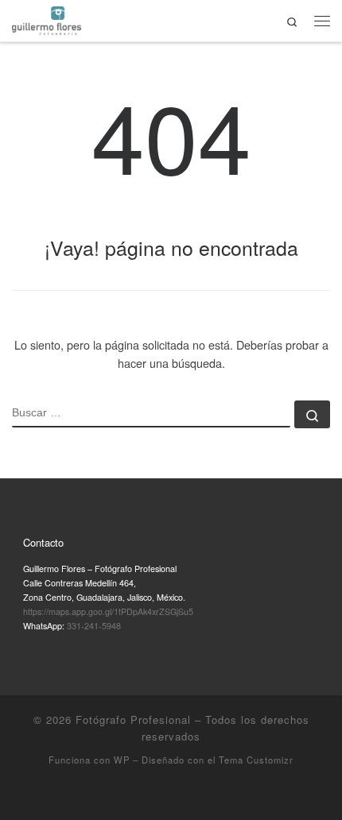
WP (122, 759)
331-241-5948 (94, 626)
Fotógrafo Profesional (133, 719)
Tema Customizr (256, 759)
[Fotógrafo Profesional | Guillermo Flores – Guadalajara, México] (46, 18)
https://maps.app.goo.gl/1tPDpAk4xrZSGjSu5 (108, 611)
